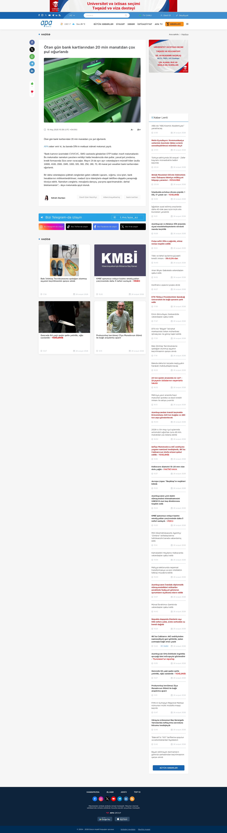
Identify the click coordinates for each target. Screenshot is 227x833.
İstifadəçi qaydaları (128, 829)
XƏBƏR (131, 24)
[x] (107, 799)
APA (46, 146)
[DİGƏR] (186, 24)
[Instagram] (42, 15)
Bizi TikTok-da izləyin (79, 227)
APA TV (159, 24)
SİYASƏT (120, 24)
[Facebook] (39, 15)
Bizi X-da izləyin (131, 227)
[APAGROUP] (113, 813)
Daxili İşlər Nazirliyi (88, 197)
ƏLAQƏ (110, 792)
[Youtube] (49, 15)
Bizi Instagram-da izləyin (53, 227)
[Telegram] (53, 15)
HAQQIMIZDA (93, 792)
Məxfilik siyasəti (144, 829)
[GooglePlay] (104, 819)
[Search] (126, 15)
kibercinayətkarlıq (111, 197)
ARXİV (124, 792)
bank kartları (132, 197)
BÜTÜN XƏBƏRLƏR (103, 24)
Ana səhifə (174, 34)
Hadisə (184, 34)
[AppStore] (122, 819)
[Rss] (60, 15)
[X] (46, 15)
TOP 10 (137, 792)
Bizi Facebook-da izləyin (107, 227)
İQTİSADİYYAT (144, 24)
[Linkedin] (56, 15)
